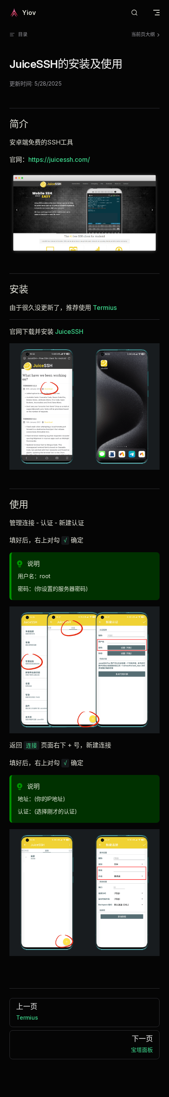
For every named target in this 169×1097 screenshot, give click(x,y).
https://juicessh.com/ (59, 159)
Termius (105, 307)
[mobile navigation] (156, 12)
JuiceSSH (69, 331)
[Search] (134, 13)
